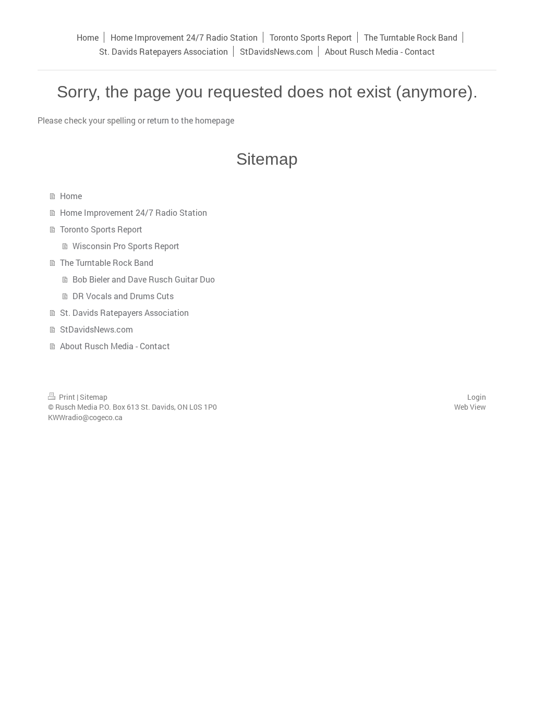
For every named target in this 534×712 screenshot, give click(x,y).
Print (67, 397)
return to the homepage (190, 120)
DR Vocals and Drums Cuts (123, 295)
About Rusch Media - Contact (115, 345)
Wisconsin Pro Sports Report (125, 245)
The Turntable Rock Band (106, 262)
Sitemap (93, 397)
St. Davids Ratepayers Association (124, 312)
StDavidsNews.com (96, 329)
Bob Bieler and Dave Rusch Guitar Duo (143, 279)
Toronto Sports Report (101, 229)
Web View (470, 407)
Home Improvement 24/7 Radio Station (133, 212)
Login (476, 397)
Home (71, 195)
